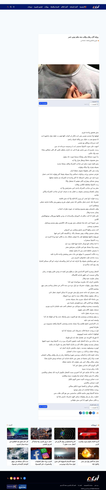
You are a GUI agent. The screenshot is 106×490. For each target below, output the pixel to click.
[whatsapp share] (87, 413)
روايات (46, 7)
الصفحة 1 (94, 104)
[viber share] (83, 413)
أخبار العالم (64, 7)
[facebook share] (93, 413)
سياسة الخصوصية (88, 485)
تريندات (29, 7)
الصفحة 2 (44, 103)
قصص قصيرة (38, 7)
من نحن (96, 485)
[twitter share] (90, 413)
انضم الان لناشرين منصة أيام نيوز (68, 485)
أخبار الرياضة (74, 7)
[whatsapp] (80, 413)
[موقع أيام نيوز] (94, 7)
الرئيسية (82, 7)
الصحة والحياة (55, 7)
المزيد (10, 425)
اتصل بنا (80, 485)
